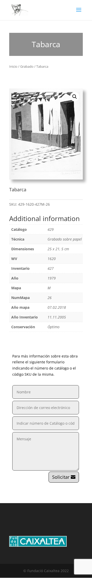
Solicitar (61, 477)
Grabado (26, 66)
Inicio (13, 66)
